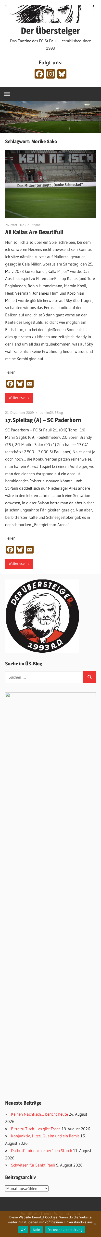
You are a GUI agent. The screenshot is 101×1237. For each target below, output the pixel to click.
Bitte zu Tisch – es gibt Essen (36, 1128)
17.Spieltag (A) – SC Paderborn (43, 420)
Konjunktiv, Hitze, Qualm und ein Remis (45, 1135)
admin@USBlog (51, 412)
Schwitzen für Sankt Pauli (33, 1165)
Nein (36, 1230)
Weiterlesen (17, 397)
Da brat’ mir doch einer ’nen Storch (41, 1150)
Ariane (36, 225)
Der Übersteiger (50, 30)
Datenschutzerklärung (65, 1230)
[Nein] (94, 1224)
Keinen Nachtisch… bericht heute (39, 1114)
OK (23, 1230)
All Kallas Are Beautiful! (34, 232)
